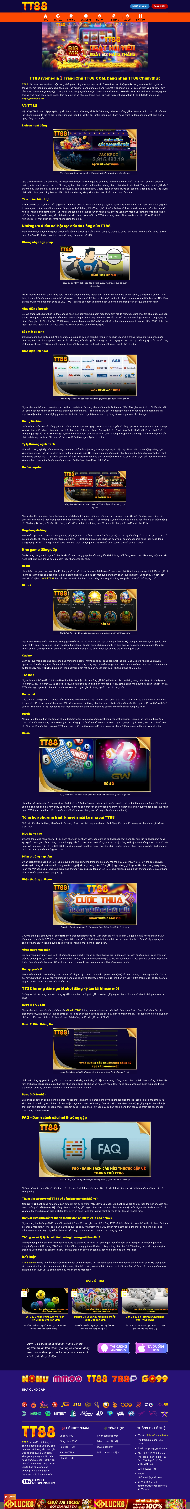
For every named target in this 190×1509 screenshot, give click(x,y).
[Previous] (21, 1312)
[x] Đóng (10, 1497)
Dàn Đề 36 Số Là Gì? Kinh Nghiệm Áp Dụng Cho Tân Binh (95, 1318)
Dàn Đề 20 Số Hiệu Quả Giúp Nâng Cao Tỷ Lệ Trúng (145, 1318)
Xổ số (127, 20)
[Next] (168, 1312)
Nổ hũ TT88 (48, 578)
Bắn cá (58, 20)
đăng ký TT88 (73, 1010)
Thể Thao (113, 20)
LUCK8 (26, 1396)
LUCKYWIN (47, 1396)
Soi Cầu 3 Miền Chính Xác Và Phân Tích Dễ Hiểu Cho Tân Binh (45, 1318)
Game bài (86, 20)
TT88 (45, 20)
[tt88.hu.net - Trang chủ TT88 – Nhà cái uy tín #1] (36, 6)
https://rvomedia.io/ (33, 98)
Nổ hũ (99, 20)
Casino (71, 20)
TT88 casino (29, 1262)
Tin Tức (140, 20)
